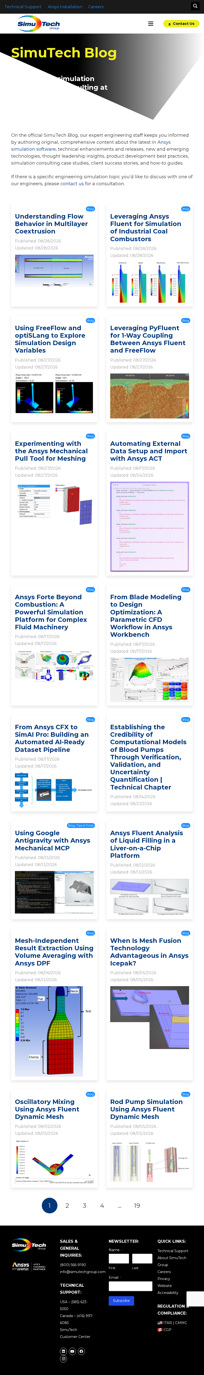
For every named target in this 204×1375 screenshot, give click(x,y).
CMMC (181, 1323)
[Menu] (151, 23)
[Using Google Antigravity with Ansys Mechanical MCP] (54, 874)
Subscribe (121, 1300)
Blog (90, 209)
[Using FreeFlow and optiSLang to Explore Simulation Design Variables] (54, 377)
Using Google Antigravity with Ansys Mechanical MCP (52, 840)
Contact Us (183, 23)
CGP (167, 1330)
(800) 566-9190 (73, 1265)
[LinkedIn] (63, 1351)
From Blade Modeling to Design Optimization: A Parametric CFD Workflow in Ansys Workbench (146, 615)
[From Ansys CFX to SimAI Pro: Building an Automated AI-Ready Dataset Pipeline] (54, 776)
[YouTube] (72, 1351)
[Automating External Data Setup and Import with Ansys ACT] (149, 485)
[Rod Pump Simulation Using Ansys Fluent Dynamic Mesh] (149, 1143)
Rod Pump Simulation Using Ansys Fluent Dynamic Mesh (146, 1109)
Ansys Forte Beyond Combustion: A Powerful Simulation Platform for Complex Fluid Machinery (51, 612)
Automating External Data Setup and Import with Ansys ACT (148, 451)
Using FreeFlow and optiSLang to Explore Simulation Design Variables (50, 339)
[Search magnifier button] (195, 6)
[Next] (154, 1205)
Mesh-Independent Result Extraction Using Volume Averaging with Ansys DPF (54, 952)
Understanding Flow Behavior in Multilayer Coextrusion (51, 224)
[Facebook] (81, 1351)
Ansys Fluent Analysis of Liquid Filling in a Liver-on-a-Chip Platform (146, 844)
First (112, 1268)
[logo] (38, 23)
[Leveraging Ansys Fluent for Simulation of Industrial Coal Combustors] (149, 265)
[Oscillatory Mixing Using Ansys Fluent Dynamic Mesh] (54, 1143)
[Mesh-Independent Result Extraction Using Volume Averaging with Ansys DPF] (54, 989)
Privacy (163, 1279)
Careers (164, 1272)
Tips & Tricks (85, 825)
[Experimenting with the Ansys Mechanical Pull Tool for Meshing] (54, 485)
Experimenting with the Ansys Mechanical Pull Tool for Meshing (51, 451)
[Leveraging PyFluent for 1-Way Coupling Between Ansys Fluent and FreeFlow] (149, 377)
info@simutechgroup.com (83, 1272)
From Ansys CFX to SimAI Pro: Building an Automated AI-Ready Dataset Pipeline (52, 738)
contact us (72, 183)
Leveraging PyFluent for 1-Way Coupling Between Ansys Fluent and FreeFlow (148, 339)
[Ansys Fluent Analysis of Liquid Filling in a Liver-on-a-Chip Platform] (149, 882)
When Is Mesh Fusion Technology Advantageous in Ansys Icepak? (149, 952)
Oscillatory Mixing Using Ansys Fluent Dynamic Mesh (47, 1109)
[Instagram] (63, 1359)
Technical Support (172, 1251)
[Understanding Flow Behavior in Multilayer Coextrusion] (54, 258)
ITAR (167, 1323)
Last (135, 1268)
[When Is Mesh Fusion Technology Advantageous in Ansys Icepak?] (149, 989)
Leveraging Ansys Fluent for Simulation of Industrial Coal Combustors (145, 228)
